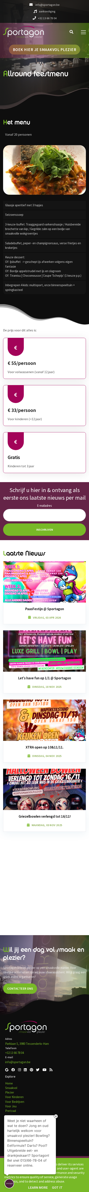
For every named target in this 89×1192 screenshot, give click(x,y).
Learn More (38, 1188)
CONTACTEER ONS (20, 988)
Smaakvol (11, 1088)
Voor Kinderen (14, 1097)
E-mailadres (44, 506)
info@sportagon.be (17, 1062)
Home (9, 1083)
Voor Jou (11, 1106)
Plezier (9, 1092)
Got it (57, 1188)
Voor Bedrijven (14, 1102)
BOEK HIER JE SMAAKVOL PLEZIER (44, 49)
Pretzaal (10, 1111)
